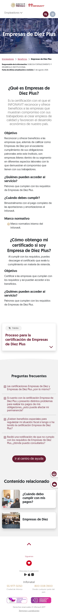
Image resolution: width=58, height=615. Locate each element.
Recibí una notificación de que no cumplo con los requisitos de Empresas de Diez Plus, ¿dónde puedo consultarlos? (30, 440)
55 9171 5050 (14, 585)
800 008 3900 (43, 585)
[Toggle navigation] (45, 14)
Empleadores (12, 13)
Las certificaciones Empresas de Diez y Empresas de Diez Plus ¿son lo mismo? (28, 388)
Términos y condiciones (29, 610)
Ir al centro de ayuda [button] (29, 458)
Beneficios (22, 59)
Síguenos (29, 556)
